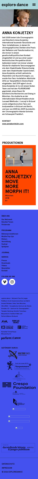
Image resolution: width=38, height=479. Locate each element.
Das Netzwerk (7, 219)
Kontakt (5, 271)
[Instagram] (12, 283)
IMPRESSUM (7, 468)
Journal (5, 252)
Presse (4, 260)
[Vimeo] (5, 283)
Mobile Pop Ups (8, 236)
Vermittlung (6, 241)
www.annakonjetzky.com (13, 124)
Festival (4, 244)
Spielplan (5, 247)
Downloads (6, 263)
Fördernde (6, 224)
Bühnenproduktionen (10, 234)
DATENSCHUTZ (8, 464)
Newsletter (6, 268)
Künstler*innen (7, 222)
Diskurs (4, 239)
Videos (4, 265)
